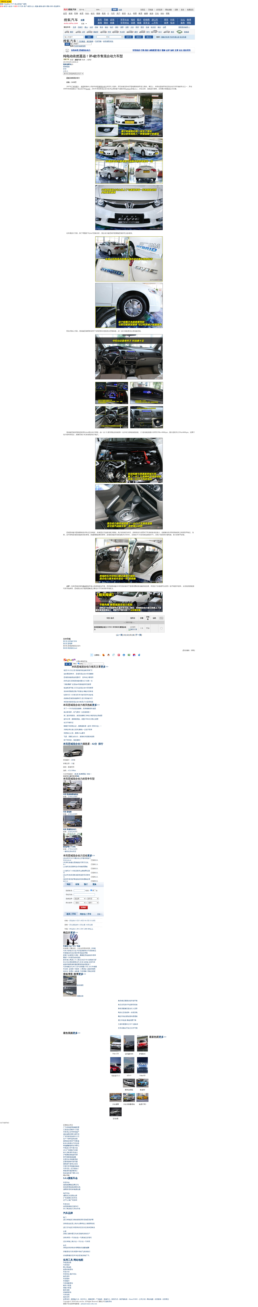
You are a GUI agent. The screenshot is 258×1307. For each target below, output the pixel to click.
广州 (72, 1200)
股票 (104, 14)
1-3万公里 (81, 925)
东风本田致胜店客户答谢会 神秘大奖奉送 (78, 691)
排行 (100, 743)
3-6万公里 (89, 925)
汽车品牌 (68, 1213)
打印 (64, 69)
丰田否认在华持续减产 (71, 1132)
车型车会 (66, 1182)
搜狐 (1, 4)
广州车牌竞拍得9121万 (71, 1136)
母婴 (135, 14)
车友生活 (66, 1204)
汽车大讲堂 (67, 951)
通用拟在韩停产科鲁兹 (71, 1141)
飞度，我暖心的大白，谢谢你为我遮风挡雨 (79, 737)
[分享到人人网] (124, 655)
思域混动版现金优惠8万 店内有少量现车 (79, 677)
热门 (64, 1217)
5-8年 (85, 929)
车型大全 (124, 20)
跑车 (172, 32)
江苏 (72, 1198)
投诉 (172, 23)
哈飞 (82, 1251)
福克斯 (74, 1187)
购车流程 (66, 1290)
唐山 (86, 27)
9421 (76, 1206)
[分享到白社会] (114, 655)
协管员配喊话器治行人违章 (127, 1008)
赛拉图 (78, 1189)
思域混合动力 (102, 87)
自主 (64, 1245)
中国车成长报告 (74, 957)
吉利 (68, 1248)
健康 (146, 14)
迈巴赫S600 (129, 1054)
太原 (91, 27)
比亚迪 (86, 962)
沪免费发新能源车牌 (70, 1155)
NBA (87, 14)
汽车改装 (66, 1295)
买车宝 (146, 23)
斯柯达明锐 (129, 1090)
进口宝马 (66, 1227)
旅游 (151, 14)
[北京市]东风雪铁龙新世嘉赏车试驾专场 (76, 875)
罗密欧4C (142, 1054)
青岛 (101, 27)
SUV (160, 32)
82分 (94, 743)
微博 (189, 20)
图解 (163, 50)
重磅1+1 (66, 957)
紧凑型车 (86, 586)
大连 (132, 27)
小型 (83, 32)
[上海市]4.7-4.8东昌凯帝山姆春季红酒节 (76, 871)
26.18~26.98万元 (80, 774)
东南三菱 (66, 1234)
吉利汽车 (92, 962)
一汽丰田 (87, 1241)
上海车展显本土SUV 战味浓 (128, 1024)
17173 (12, 4)
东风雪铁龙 (91, 1227)
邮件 (44, 6)
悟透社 (71, 971)
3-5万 (77, 921)
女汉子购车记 (68, 723)
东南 (84, 1255)
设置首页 (66, 1299)
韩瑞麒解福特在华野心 (71, 1146)
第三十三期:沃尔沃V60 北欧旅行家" (84, 960)
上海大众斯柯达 (79, 1223)
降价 (106, 23)
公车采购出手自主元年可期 (127, 1028)
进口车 (155, 20)
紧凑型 (95, 32)
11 (72, 763)
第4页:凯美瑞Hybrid (70, 648)
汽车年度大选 (174, 37)
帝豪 (65, 1251)
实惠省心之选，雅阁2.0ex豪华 (74, 733)
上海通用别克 (90, 1223)
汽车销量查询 (68, 1283)
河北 (75, 1198)
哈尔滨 (153, 27)
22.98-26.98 (72, 814)
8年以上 (90, 929)
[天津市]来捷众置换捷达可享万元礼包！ (75, 863)
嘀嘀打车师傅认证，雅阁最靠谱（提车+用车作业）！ (83, 726)
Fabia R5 (142, 1076)
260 (72, 760)
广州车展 (74, 87)
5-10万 (81, 921)
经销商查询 (67, 1292)
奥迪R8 (142, 1090)
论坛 (183, 20)
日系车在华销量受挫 (70, 1159)
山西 (75, 1195)
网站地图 (168, 10)
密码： (98, 10)
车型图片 (66, 1281)
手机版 (150, 10)
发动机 (116, 432)
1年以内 (72, 929)
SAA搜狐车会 (70, 1178)
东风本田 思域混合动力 (80, 50)
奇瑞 (65, 1248)
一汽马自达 (74, 1237)
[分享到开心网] (119, 655)
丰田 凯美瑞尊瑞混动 (70, 794)
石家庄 (80, 27)
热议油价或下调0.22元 (71, 1173)
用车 (166, 20)
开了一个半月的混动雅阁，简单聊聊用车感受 (80, 709)
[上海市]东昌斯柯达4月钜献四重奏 (75, 867)
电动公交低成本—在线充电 (127, 1012)
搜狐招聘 (91, 1299)
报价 (133, 20)
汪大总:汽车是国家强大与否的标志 (83, 951)
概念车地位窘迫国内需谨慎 (127, 1016)
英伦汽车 (70, 1251)
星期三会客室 (68, 955)
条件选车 (66, 1276)
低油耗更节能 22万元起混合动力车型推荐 (78, 688)
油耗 (172, 50)
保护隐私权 (123, 1299)
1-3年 (77, 929)
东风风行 (87, 1251)
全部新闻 (158, 1299)
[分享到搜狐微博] (103, 655)
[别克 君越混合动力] (72, 821)
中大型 (122, 32)
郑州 (137, 27)
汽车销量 (66, 967)
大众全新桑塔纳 (129, 1104)
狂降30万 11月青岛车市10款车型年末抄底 (78, 695)
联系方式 (115, 1299)
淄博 (121, 27)
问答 (172, 20)
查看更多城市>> (184, 27)
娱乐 (10, 6)
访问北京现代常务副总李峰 (78, 953)
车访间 (65, 969)
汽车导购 (98, 41)
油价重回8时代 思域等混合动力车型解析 (79, 674)
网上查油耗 (67, 1267)
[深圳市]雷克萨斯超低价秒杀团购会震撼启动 (76, 880)
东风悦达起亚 (68, 1223)
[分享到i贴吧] (134, 655)
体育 (5, 6)
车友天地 (77, 1209)
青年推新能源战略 (69, 1157)
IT (18, 6)
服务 (183, 23)
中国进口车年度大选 (70, 1148)
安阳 (72, 1195)
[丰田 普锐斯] (72, 804)
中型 (109, 32)
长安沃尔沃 (82, 1227)
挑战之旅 (72, 1206)
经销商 (146, 20)
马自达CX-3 (115, 1076)
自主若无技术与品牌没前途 (127, 1005)
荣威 (68, 1255)
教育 (140, 14)
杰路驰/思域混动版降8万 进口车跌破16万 (78, 698)
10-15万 (87, 921)
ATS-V (129, 1076)
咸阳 (65, 1195)
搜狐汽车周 (165, 37)
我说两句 (57, 6)
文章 (176, 50)
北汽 (78, 962)
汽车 (21, 6)
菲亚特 (69, 1189)
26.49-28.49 (72, 832)
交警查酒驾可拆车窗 (70, 1162)
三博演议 (83, 969)
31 (69, 776)
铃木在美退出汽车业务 (71, 1143)
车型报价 (66, 1279)
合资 (64, 1231)
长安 (81, 962)
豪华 (136, 32)
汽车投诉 (66, 1265)
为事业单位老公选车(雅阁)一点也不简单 (78, 730)
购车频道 (90, 41)
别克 (65, 1187)
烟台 (106, 27)
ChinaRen (7, 4)
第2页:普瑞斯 (67, 643)
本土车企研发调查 (69, 962)
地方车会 (66, 1193)
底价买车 (187, 50)
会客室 (71, 969)
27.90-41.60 (72, 849)
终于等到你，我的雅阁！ (72, 740)
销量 (112, 23)
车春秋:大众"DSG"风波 (71, 946)
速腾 (65, 1189)
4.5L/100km (72, 770)
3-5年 (81, 929)
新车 (100, 20)
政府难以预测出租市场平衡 (127, 1001)
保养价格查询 (68, 1269)
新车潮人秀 (67, 960)
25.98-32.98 (72, 797)
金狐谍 (76, 971)
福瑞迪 (65, 1185)
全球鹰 (76, 1248)
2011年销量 (93, 967)
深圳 (75, 1200)
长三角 (65, 1209)
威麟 (87, 1248)
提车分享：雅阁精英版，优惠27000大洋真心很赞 (81, 719)
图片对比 (73, 1274)
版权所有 (108, 1301)
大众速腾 (115, 1104)
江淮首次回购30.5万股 (71, 1129)
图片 (139, 20)
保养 (166, 23)
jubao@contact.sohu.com (89, 1304)
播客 (40, 6)
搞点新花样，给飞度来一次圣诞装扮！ (77, 712)
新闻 (70, 14)
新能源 (186, 32)
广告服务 (99, 1299)
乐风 (78, 1187)
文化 (157, 14)
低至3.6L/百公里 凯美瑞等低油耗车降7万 (78, 670)
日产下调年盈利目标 (70, 1139)
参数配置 (153, 50)
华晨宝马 (73, 1234)
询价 (78, 776)
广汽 (87, 1255)
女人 (33, 6)
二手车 (155, 23)
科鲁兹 (69, 1187)
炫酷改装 (80, 996)
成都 (68, 1198)
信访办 (65, 971)
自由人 (71, 1209)
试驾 (112, 20)
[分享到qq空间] (109, 655)
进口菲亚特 (74, 1227)
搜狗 (24, 4)
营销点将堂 (91, 971)
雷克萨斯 (90, 1220)
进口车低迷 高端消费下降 (127, 1020)
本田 (82, 87)
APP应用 (159, 10)
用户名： (82, 10)
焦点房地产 (19, 4)
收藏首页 (190, 10)
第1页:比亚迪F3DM (70, 641)
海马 (80, 1248)
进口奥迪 (73, 1220)
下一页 (138, 635)
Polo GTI (116, 1054)
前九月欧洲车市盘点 (70, 1152)
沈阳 (127, 27)
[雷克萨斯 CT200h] (72, 839)
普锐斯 (133, 87)
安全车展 (183, 37)
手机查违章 (67, 1263)
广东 (65, 1198)
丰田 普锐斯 (67, 812)
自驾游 (65, 1206)
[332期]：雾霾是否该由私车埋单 (84, 955)
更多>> (104, 666)
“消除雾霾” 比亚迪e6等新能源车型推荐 (77, 684)
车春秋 (76, 969)
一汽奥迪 (81, 1237)
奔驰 (73, 1189)
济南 (96, 27)
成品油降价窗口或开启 (71, 1134)
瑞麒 (84, 1248)
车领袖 (65, 953)
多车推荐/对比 (108, 41)
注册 (120, 10)
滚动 (182, 10)
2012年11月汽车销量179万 (79, 967)
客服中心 (107, 1299)
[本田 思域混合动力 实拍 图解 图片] (129, 137)
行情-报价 (145, 50)
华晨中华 (77, 1251)
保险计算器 (67, 1288)
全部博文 (165, 1299)
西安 (142, 27)
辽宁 (65, 1200)
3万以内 (72, 921)
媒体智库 (82, 46)
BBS (51, 6)
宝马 (77, 1185)
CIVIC (128, 89)
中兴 (75, 1255)
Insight (88, 89)
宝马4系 (115, 1119)
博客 (48, 6)
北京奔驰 (66, 1241)
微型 (71, 32)
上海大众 (73, 1241)
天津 (74, 27)
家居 (29, 6)
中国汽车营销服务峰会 (71, 1166)
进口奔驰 (66, 1220)
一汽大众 (80, 1241)
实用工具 (68, 1260)
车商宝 (142, 10)
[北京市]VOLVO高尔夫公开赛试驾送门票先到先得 (77, 859)
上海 (68, 1200)
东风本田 (66, 1237)
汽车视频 (83, 971)
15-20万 (92, 921)
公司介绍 (142, 1299)
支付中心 (83, 1299)
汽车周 (76, 46)
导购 (106, 20)
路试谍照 (80, 985)
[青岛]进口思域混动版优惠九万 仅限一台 (78, 681)
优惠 (133, 23)
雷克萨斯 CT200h (69, 847)
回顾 (176, 10)
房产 (25, 6)
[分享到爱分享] (139, 655)
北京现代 (88, 1237)
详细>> (89, 774)
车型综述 (136, 50)
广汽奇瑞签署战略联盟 (71, 1127)
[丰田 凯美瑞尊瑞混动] (72, 786)
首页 (65, 14)
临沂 (111, 27)
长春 (147, 27)
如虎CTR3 (142, 1104)
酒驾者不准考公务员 (70, 1164)
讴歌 (78, 1220)
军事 (76, 14)
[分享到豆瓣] (129, 655)
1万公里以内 (73, 925)
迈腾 (73, 1185)
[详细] (93, 948)
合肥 (164, 27)
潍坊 (116, 27)
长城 (65, 1255)
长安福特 (80, 1234)
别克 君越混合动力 (69, 829)
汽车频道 (82, 41)
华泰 (72, 1248)
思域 (68, 78)
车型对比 (124, 23)
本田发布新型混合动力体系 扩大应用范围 (78, 702)
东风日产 (87, 1234)
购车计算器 (67, 1285)
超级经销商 (67, 964)
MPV (148, 32)
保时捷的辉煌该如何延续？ (81, 964)
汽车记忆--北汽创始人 (71, 1168)
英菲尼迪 (83, 1220)
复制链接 (66, 67)
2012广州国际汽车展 (70, 1150)
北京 (68, 1195)
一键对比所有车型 (69, 851)
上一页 (119, 635)
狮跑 (70, 1185)
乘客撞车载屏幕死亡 (70, 1171)
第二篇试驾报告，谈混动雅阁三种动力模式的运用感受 (83, 716)
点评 (168, 50)
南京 (159, 27)
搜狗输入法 (75, 1299)
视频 (36, 6)
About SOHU (133, 1299)
